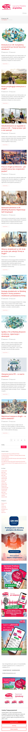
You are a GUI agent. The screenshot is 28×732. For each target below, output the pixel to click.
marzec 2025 (3, 480)
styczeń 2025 (4, 483)
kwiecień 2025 (4, 478)
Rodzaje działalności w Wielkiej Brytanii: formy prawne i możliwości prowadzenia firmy (13, 293)
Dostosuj (14, 725)
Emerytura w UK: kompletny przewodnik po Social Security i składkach (13, 47)
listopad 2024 (4, 486)
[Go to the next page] (25, 440)
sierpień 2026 (4, 470)
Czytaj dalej (6, 63)
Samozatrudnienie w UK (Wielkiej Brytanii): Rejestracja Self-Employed (13, 209)
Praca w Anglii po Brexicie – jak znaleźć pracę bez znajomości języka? (13, 169)
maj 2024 (3, 495)
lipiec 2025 (3, 475)
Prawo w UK (3, 507)
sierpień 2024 (4, 490)
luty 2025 (3, 481)
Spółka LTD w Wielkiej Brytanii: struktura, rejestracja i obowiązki (13, 334)
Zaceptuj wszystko (14, 722)
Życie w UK (3, 512)
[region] (14, 720)
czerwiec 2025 (4, 477)
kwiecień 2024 (4, 496)
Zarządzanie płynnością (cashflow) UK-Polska (10, 453)
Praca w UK (12, 52)
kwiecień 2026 (4, 473)
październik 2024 (4, 487)
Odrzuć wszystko (14, 729)
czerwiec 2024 (4, 493)
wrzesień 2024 (4, 489)
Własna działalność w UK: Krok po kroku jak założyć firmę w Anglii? (13, 251)
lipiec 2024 (3, 492)
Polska (2, 504)
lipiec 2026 (3, 472)
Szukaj (2, 444)
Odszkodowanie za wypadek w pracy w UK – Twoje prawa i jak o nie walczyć (13, 128)
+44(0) (6, 670)
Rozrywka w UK (4, 509)
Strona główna (4, 19)
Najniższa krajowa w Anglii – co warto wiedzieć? (13, 417)
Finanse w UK (4, 503)
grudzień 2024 (4, 484)
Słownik (2, 510)
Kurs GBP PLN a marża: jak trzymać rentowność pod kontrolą (13, 461)
